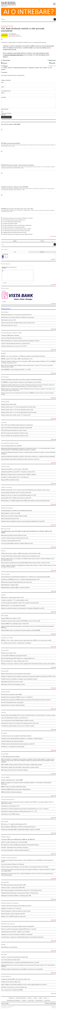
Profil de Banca (5, 288)
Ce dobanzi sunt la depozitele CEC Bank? (10, 223)
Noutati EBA (5, 671)
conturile (5, 67)
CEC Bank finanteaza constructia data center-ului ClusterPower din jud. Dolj (16, 230)
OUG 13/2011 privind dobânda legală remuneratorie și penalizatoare (17, 425)
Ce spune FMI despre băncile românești (10, 756)
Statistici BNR (5, 401)
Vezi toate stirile (53, 236)
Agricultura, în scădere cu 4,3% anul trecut (11, 908)
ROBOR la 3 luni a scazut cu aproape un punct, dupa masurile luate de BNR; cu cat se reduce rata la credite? (26, 640)
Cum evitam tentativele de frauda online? (10, 959)
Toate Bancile (53, 303)
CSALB (3, 712)
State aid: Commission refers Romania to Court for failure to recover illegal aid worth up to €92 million (24, 866)
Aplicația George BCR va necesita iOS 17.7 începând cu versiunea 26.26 (18, 471)
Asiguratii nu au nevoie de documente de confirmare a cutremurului (16, 934)
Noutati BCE (5, 650)
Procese (3, 550)
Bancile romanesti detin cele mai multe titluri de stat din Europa (16, 673)
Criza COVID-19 (6, 976)
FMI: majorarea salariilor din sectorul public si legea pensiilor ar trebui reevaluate (20, 767)
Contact (42, 241)
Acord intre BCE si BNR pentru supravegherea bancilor (14, 655)
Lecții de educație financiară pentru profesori (11, 338)
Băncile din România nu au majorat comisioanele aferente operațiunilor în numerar (20, 340)
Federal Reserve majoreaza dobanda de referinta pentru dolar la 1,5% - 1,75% (19, 811)
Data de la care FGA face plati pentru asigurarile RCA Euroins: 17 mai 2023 (18, 929)
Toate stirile (53, 329)
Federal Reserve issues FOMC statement (10, 814)
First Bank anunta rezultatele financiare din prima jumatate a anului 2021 (18, 743)
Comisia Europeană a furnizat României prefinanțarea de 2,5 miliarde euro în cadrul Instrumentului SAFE (25, 576)
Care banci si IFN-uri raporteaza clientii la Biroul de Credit (14, 538)
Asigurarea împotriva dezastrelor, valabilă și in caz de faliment (15, 931)
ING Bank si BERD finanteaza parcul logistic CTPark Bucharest (16, 789)
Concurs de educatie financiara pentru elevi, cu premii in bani (15, 343)
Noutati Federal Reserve (8, 799)
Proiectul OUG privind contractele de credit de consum (14, 430)
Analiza (35, 998)
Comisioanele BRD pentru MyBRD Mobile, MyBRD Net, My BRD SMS (18, 839)
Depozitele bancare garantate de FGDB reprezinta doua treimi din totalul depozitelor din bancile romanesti (25, 699)
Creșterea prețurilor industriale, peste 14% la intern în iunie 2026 (16, 492)
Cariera (24, 1000)
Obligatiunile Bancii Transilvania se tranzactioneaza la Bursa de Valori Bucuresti (19, 893)
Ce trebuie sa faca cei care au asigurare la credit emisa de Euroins (16, 735)
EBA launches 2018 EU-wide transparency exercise (13, 684)
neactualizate (31, 67)
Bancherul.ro (13, 33)
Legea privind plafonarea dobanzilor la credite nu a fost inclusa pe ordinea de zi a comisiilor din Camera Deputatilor (28, 456)
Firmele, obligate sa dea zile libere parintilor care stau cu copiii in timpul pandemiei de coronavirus (24, 984)
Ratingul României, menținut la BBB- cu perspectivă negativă (15, 587)
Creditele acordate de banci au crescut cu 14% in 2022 (13, 346)
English (14, 241)
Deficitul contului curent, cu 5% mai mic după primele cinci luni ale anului (18, 407)
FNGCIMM (4, 615)
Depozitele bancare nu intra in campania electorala (13, 705)
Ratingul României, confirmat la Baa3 (9, 584)
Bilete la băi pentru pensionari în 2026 (10, 518)
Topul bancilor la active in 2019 (8, 320)
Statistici (3, 595)
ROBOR (3, 353)
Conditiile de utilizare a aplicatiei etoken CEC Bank (14, 187)
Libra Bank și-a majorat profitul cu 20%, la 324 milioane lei (15, 477)
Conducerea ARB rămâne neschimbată (10, 335)
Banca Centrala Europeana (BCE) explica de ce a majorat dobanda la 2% (18, 658)
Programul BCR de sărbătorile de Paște (10, 479)
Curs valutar (4, 249)
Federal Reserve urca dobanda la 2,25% (10, 806)
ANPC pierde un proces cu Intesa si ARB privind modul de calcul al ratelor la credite (20, 553)
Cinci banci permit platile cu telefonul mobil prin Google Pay (15, 850)
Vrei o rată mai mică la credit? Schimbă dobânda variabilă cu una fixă (17, 720)
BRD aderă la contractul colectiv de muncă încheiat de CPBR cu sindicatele (18, 474)
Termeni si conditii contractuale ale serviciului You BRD (14, 842)
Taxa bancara (5, 377)
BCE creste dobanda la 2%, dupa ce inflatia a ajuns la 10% (14, 661)
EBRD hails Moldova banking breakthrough (11, 792)
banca (41, 67)
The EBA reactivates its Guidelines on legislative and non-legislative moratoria (19, 679)
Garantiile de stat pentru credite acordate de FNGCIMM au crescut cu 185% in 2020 (20, 620)
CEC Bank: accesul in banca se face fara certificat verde (14, 987)
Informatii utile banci (4, 26)
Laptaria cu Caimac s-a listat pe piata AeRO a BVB (13, 887)
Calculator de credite (7, 637)
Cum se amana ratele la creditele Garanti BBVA (12, 989)
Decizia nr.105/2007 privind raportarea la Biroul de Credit (14, 435)
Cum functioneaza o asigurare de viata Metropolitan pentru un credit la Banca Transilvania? (22, 937)
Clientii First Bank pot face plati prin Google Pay (12, 741)
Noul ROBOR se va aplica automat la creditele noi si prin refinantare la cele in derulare (21, 382)
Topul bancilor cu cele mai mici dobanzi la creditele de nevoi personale (17, 317)
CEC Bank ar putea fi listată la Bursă (10, 143)
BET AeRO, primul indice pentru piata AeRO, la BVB (13, 884)
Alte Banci (42, 251)
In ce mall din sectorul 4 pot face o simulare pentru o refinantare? (16, 643)
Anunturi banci (5, 466)
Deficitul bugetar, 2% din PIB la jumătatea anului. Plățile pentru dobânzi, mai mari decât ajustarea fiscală (25, 500)
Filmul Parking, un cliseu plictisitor (9, 947)
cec (48, 67)
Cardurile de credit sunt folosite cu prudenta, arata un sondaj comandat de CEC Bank (17, 234)
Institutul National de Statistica (9, 903)
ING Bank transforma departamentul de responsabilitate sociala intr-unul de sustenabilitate (22, 969)
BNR (15, 251)
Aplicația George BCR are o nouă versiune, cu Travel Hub (14, 469)
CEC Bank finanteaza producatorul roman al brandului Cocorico (14, 219)
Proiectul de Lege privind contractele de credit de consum (14, 433)
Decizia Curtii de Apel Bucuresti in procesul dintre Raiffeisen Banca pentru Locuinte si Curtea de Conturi (25, 562)
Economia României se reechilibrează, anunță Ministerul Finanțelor (16, 510)
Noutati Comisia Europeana (9, 857)
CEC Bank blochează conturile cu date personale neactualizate (17, 165)
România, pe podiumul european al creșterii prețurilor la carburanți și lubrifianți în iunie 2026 (22, 608)
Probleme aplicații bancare (13, 1000)
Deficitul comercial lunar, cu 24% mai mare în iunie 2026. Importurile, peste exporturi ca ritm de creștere (25, 489)
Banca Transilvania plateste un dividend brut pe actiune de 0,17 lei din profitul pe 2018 (21, 890)
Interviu (30, 998)
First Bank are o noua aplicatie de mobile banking (12, 746)
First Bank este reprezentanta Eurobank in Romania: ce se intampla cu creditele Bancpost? (22, 738)
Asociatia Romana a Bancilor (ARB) (11, 332)
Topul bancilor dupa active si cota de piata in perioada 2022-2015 (16, 314)
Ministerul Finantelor (7, 508)
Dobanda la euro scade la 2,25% (8, 653)
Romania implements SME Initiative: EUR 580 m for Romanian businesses (18, 826)
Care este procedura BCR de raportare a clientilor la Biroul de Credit (17, 543)
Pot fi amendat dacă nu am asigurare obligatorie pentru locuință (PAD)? (17, 926)
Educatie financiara (21, 998)
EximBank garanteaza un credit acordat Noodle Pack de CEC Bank (14, 232)
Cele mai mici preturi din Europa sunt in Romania (12, 864)
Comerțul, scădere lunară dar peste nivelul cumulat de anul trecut (16, 905)
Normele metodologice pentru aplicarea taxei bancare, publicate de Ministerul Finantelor (21, 379)
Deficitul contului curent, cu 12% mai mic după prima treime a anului (17, 409)
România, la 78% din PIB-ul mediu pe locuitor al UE (13, 916)
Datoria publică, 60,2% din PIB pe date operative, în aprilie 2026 (16, 497)
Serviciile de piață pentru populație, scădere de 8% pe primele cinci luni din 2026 (20, 602)
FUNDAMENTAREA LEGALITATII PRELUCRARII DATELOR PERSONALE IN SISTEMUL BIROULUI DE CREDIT (26, 532)
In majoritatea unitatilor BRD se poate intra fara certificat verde (15, 979)
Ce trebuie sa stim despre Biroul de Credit (10, 540)
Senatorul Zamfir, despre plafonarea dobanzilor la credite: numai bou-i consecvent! (20, 459)
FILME (3, 944)
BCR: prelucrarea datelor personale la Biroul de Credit (13, 535)
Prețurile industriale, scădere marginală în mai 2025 (13, 913)
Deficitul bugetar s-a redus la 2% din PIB (10, 513)
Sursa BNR (53, 259)
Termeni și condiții (4, 1003)
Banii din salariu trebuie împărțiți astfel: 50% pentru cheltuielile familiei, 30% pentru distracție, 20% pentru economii (28, 715)
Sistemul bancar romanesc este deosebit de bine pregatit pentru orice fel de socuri (20, 723)
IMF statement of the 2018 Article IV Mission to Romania (14, 770)
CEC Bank (11, 26)
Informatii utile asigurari (8, 923)
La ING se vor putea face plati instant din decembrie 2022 (14, 957)
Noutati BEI (4, 821)
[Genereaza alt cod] (2, 112)
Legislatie (4, 422)
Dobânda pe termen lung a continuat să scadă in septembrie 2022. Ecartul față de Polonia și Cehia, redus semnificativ (28, 663)
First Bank (4, 733)
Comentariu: (3, 97)
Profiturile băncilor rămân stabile (8, 404)
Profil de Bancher (5, 264)
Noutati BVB (5, 882)
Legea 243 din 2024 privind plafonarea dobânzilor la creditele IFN (16, 427)
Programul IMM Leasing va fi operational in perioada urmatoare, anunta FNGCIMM (20, 630)
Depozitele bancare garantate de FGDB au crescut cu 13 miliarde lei (17, 697)
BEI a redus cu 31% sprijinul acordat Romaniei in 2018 (14, 824)
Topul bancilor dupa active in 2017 (9, 325)
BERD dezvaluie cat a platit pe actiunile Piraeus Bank (13, 786)
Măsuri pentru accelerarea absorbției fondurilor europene (14, 515)
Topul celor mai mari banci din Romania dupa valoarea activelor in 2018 (18, 322)
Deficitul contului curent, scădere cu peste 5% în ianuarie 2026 (15, 415)
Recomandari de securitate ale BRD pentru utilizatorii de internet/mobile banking (20, 844)
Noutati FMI (4, 754)
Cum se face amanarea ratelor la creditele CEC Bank (12, 221)
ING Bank (4, 954)
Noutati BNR (31, 1000)
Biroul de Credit (5, 528)
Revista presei (39, 1000)
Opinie (40, 998)
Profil (45, 998)
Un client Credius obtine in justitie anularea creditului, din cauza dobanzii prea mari (20, 556)
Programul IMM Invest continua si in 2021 (11, 618)
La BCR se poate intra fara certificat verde (10, 981)
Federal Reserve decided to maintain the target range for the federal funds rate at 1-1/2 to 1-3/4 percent (24, 808)
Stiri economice (5, 574)
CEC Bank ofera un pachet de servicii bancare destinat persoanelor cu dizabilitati (17, 228)
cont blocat (37, 67)
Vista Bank (4, 296)
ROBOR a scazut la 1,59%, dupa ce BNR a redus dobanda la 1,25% (17, 358)
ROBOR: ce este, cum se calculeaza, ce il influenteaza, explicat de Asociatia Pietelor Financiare (23, 356)
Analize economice (6, 487)
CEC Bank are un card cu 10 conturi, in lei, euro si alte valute (17, 209)
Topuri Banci (5, 312)
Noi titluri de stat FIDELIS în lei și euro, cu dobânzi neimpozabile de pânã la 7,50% (20, 579)
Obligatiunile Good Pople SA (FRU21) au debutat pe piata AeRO (16, 895)
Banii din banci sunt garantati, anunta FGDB (11, 694)
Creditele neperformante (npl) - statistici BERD (12, 780)
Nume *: (2, 82)
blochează (10, 67)
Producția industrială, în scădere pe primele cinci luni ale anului (16, 911)
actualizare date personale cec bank (20, 67)
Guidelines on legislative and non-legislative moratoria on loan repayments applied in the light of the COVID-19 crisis (28, 676)
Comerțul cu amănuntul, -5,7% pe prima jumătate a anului (14, 600)
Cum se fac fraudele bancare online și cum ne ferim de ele (14, 717)
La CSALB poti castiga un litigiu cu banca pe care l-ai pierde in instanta (17, 725)
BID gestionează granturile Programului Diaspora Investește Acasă (16, 582)
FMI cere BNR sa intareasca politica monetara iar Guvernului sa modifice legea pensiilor (21, 764)
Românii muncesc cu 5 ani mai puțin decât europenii (13, 605)
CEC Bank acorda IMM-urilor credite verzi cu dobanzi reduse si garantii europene (17, 225)
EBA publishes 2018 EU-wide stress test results (12, 681)
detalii (13, 146)
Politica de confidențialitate (50, 1003)
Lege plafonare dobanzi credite (9, 443)
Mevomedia (54, 1007)
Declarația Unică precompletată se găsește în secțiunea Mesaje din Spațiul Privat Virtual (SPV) (23, 521)
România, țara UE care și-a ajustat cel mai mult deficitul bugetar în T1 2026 (18, 495)
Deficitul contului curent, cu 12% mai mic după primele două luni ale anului (18, 412)
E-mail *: (3, 86)
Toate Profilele (53, 284)
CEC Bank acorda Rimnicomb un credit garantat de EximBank (14, 227)
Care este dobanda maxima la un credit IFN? (11, 445)
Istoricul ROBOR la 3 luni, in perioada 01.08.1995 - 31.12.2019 (16, 369)
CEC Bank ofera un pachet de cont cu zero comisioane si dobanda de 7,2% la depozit (18, 218)
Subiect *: (3, 92)
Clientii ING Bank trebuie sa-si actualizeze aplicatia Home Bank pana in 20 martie (20, 962)
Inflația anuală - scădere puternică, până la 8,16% (12, 597)
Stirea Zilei (11, 998)
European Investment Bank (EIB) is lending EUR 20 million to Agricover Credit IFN (20, 829)
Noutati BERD (5, 777)
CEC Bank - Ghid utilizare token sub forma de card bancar (14, 847)
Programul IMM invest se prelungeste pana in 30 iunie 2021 (15, 623)
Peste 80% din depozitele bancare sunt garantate (12, 702)
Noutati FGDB (5, 692)
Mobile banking (5, 837)
